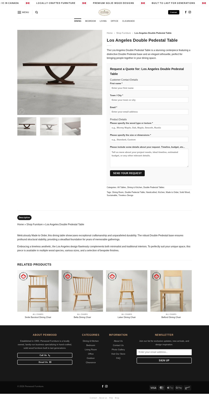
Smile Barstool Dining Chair (38, 317)
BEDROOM (90, 21)
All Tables (121, 187)
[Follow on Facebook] (186, 12)
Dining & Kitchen (134, 187)
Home (110, 33)
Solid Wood (185, 192)
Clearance (91, 362)
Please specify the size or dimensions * (130, 135)
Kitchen (161, 192)
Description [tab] (24, 217)
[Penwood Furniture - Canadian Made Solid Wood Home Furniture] (104, 12)
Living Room (91, 349)
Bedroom (90, 345)
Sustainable (112, 195)
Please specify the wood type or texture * (131, 123)
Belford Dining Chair (171, 317)
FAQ (118, 358)
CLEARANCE (128, 21)
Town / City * (116, 95)
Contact (93, 398)
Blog (117, 398)
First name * (116, 83)
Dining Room (118, 192)
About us (103, 398)
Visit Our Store (118, 354)
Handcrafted (151, 192)
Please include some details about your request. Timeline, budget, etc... (147, 147)
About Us (118, 341)
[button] (23, 12)
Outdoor (91, 358)
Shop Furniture (123, 33)
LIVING (103, 21)
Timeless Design (125, 195)
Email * (113, 107)
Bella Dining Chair (82, 317)
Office (91, 354)
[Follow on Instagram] (189, 12)
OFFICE (114, 21)
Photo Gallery (118, 349)
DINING (77, 21)
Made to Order (172, 192)
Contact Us (118, 345)
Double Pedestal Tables (153, 187)
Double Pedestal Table (135, 192)
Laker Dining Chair (127, 317)
